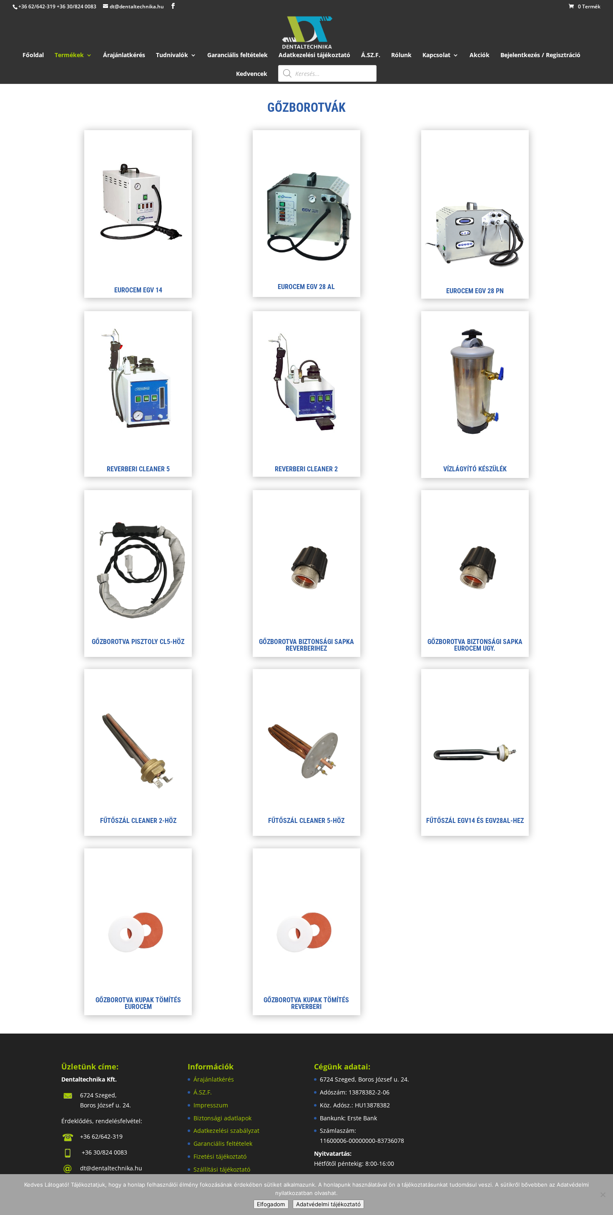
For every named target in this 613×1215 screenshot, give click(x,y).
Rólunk (401, 55)
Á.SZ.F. (370, 55)
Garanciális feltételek (237, 55)
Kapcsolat (436, 55)
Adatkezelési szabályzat (226, 1131)
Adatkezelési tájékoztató (314, 55)
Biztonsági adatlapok (222, 1118)
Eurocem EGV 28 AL (306, 287)
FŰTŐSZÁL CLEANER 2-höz (138, 821)
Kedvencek (251, 74)
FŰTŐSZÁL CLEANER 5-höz (306, 821)
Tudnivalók (172, 55)
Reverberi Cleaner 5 (138, 469)
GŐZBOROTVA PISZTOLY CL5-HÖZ (138, 642)
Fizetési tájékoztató (219, 1156)
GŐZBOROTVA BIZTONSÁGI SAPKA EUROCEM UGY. (475, 645)
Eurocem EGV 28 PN (475, 291)
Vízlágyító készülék (475, 469)
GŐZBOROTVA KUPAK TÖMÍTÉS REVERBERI (306, 1003)
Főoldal (33, 55)
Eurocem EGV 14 (138, 290)
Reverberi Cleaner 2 (306, 469)
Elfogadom (271, 1204)
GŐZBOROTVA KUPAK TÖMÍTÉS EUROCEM (138, 1003)
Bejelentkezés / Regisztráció (540, 55)
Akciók (480, 55)
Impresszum (210, 1105)
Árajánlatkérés (124, 55)
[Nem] (602, 1194)
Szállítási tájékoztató (221, 1169)
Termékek (69, 55)
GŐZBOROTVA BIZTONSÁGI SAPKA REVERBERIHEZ (306, 645)
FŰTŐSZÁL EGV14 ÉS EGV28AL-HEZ (475, 821)
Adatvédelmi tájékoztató (328, 1204)
